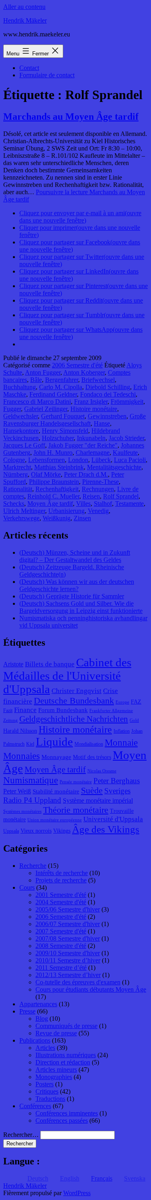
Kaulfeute (125, 452)
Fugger (12, 408)
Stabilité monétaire (56, 791)
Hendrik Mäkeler (25, 20)
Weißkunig (56, 518)
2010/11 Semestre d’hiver (67, 960)
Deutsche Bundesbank (74, 701)
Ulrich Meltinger (24, 510)
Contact (29, 67)
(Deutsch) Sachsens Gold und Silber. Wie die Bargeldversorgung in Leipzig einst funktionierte (81, 607)
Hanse (102, 423)
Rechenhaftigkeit (57, 489)
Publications (34, 1040)
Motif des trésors (92, 757)
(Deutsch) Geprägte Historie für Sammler (71, 596)
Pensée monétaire (76, 782)
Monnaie (121, 743)
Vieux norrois (36, 831)
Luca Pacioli (130, 459)
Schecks (13, 503)
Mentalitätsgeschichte (114, 467)
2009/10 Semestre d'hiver (67, 953)
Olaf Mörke (46, 474)
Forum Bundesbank (63, 710)
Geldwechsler (20, 416)
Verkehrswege (21, 518)
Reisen (91, 496)
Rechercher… (21, 1134)
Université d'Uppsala (113, 819)
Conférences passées (61, 1120)
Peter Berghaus (116, 780)
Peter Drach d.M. (86, 474)
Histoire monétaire (93, 408)
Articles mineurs (56, 1069)
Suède (92, 790)
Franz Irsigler (91, 401)
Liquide (54, 741)
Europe (122, 702)
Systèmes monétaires (22, 811)
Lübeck (101, 459)
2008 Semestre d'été (60, 945)
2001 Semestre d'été (60, 894)
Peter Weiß (17, 791)
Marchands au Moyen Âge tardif (71, 116)
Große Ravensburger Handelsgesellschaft (74, 420)
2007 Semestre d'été (60, 931)
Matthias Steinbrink (59, 467)
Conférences (35, 1105)
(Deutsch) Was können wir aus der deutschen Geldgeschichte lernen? (76, 585)
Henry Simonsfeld (65, 430)
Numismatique (30, 780)
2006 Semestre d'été (77, 365)
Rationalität (17, 489)
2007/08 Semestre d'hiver (67, 938)
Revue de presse (56, 1033)
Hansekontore (21, 430)
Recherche (32, 865)
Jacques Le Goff (24, 445)
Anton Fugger (42, 372)
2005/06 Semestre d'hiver (67, 909)
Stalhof (103, 503)
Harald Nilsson (20, 731)
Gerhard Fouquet (63, 416)
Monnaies (21, 756)
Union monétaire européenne (54, 820)
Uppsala (11, 831)
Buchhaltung (19, 387)
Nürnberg (15, 474)
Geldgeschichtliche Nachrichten (73, 719)
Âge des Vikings (105, 829)
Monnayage (56, 757)
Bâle (36, 379)
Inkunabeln (91, 438)
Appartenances (38, 1004)
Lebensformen (46, 459)
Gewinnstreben (107, 416)
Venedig (98, 510)
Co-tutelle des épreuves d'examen (77, 982)
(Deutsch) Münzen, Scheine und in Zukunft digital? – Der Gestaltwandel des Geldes (74, 556)
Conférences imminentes (66, 1113)
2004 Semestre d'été (60, 902)
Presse (27, 1011)
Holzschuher (58, 438)
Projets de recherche (61, 880)
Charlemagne (93, 452)
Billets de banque (49, 664)
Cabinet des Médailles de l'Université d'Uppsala (67, 675)
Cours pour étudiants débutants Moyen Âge (90, 989)
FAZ (136, 702)
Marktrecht (17, 467)
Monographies (53, 1076)
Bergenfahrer (61, 379)
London (78, 459)
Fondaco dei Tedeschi (108, 394)
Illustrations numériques (65, 1055)
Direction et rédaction (62, 1062)
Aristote (13, 664)
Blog (41, 1018)
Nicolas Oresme (101, 771)
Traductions (50, 1098)
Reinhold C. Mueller (53, 496)
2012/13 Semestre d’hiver (68, 974)
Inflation (122, 731)
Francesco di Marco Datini (37, 401)
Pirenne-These (100, 481)
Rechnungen (98, 489)
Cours (27, 887)
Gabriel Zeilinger (45, 408)
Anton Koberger (84, 372)
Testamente (129, 503)
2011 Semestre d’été (61, 967)
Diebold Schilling (107, 387)
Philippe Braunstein (54, 481)
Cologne (14, 459)
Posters (44, 1084)
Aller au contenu (24, 6)
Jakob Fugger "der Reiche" (83, 445)
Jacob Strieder (126, 438)
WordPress (77, 1192)
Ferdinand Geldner (53, 394)
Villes (83, 503)
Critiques (46, 1091)
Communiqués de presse (66, 1025)
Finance (25, 710)
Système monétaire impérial (98, 800)
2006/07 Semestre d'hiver (67, 923)
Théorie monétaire (75, 810)
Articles (45, 1047)
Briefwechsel (98, 379)
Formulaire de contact (46, 75)
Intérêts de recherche (61, 872)
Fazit (7, 710)
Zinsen (82, 518)
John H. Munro (52, 452)
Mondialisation (88, 744)
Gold (134, 720)
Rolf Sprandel (121, 496)
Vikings (61, 831)
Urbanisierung (66, 510)
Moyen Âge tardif (50, 503)
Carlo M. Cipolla (60, 387)
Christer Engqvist (76, 691)
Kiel (30, 744)
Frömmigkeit (127, 401)
